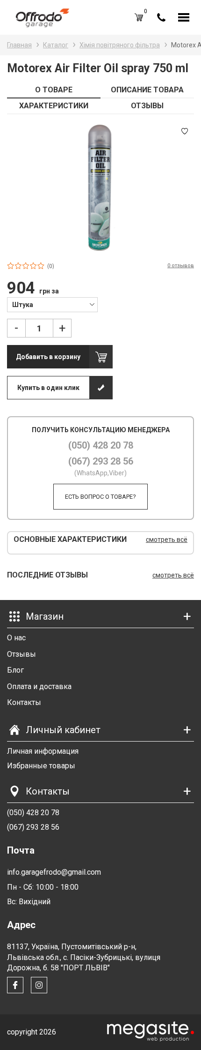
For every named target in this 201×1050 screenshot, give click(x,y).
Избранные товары (41, 765)
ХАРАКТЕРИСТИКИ (53, 105)
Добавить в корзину (48, 356)
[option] (100, 187)
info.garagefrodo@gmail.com (54, 872)
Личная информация (43, 751)
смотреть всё (166, 539)
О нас (16, 637)
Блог (15, 670)
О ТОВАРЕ (53, 89)
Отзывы (21, 654)
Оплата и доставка (39, 686)
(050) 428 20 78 (100, 445)
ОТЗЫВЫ (147, 105)
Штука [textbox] (22, 304)
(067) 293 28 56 (100, 461)
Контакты (24, 702)
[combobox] (52, 304)
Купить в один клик (48, 387)
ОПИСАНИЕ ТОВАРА (147, 89)
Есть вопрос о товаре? (100, 496)
